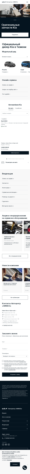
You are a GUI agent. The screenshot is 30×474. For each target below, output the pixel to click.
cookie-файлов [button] (11, 456)
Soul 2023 (4, 121)
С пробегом (18, 108)
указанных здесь (22, 361)
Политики (9, 460)
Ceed (22, 70)
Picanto (4, 70)
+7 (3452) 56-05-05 (7, 325)
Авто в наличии (6, 417)
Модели (4, 413)
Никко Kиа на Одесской (8, 310)
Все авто (11, 108)
